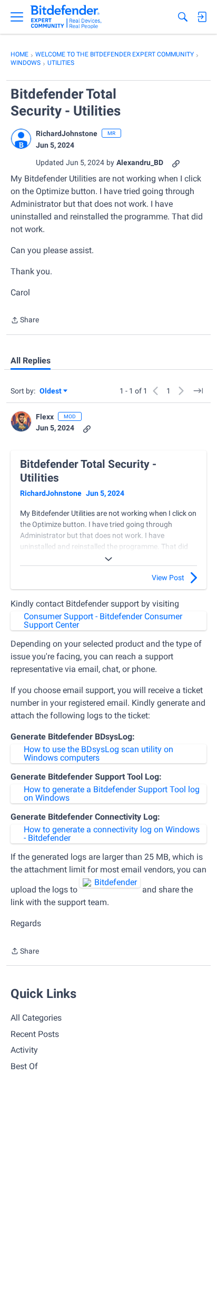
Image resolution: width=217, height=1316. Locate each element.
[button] (21, 138)
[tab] (30, 361)
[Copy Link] (176, 162)
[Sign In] (201, 17)
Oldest (51, 392)
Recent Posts (35, 1034)
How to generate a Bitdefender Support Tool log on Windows (112, 793)
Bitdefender (115, 882)
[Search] (182, 17)
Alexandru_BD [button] (139, 162)
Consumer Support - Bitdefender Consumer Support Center (103, 620)
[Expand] (108, 559)
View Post (168, 577)
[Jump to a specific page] (198, 390)
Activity (24, 1050)
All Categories (36, 1018)
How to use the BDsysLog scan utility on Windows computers (98, 753)
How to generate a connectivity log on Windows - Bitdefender (112, 833)
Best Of (24, 1066)
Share (25, 320)
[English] (66, 17)
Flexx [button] (45, 416)
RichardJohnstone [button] (66, 133)
